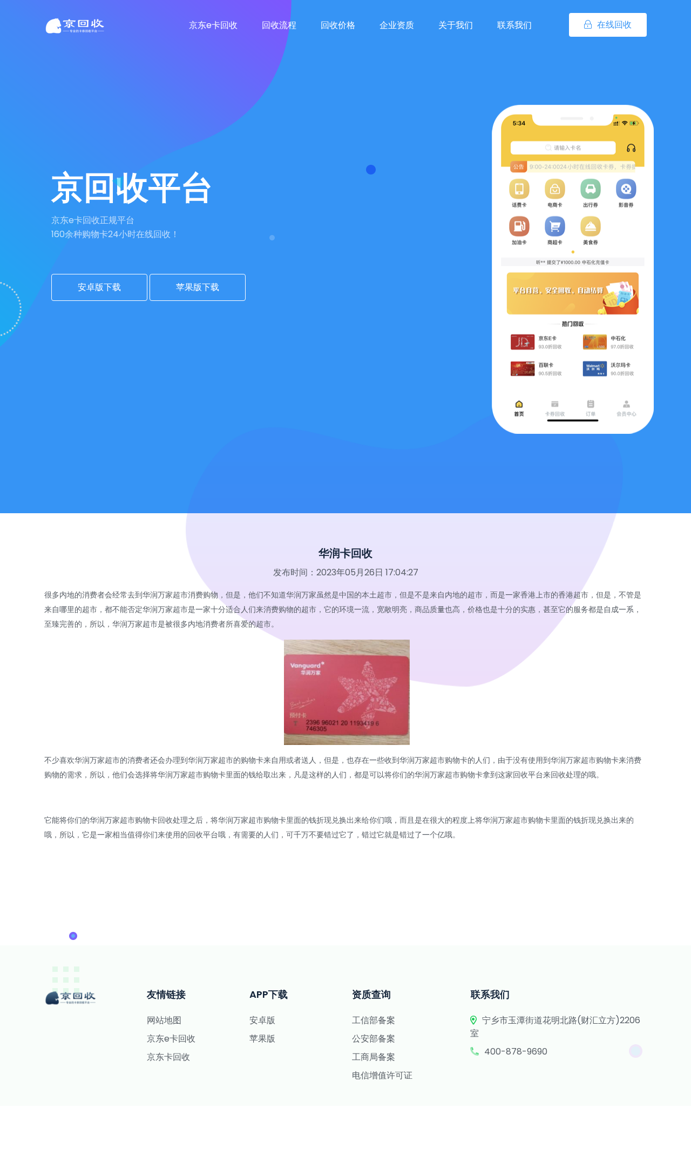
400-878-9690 (515, 1051)
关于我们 (455, 25)
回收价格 (338, 25)
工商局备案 (373, 1057)
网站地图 (164, 1020)
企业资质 (397, 25)
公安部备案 (373, 1038)
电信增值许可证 (382, 1075)
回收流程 (279, 25)
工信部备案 (373, 1020)
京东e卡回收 (213, 25)
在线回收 (614, 24)
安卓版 (262, 1020)
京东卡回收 (168, 1057)
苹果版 (262, 1038)
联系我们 (514, 25)
